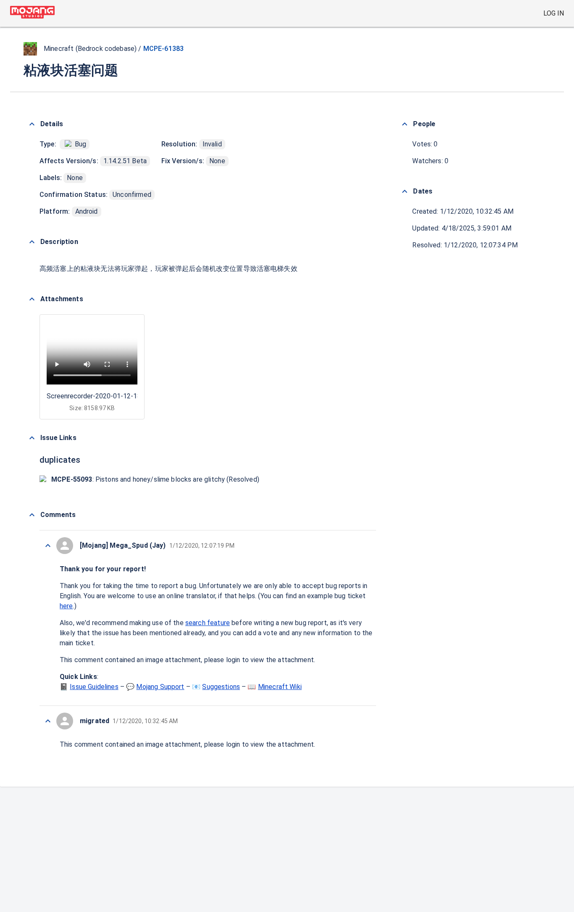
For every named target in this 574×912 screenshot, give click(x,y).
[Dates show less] (404, 191)
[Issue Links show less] (32, 437)
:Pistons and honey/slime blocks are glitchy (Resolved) (155, 479)
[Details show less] (32, 124)
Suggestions (221, 687)
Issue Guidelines (94, 687)
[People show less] (404, 124)
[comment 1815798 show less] (47, 545)
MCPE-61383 (163, 49)
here (66, 606)
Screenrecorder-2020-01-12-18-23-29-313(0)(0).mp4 (126, 396)
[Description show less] (32, 241)
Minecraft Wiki (280, 687)
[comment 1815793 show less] (47, 721)
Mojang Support (160, 687)
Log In (553, 13)
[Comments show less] (32, 514)
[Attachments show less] (32, 299)
